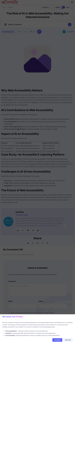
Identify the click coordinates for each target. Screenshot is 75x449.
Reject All (68, 340)
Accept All (57, 340)
